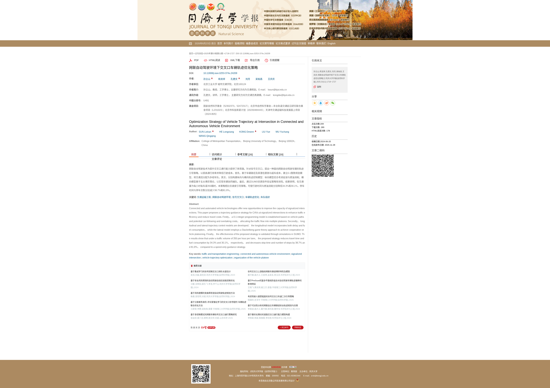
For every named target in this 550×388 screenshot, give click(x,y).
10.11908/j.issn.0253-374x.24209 (220, 73)
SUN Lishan (205, 132)
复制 (319, 87)
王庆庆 (271, 79)
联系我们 (321, 43)
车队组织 (265, 197)
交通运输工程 (204, 197)
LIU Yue (266, 132)
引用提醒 (274, 60)
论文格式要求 (283, 43)
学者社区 (297, 328)
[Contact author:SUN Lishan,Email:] (213, 131)
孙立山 (206, 79)
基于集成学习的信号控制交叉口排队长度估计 (211, 271)
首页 (219, 43)
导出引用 (255, 60)
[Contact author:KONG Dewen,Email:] (255, 131)
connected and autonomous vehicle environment (265, 254)
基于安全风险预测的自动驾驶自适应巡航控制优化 (213, 280)
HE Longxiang (226, 132)
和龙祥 (221, 79)
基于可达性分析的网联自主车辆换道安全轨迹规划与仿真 (273, 305)
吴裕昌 (259, 79)
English (331, 43)
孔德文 (234, 79)
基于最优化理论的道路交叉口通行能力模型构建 (269, 314)
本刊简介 (228, 43)
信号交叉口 (238, 197)
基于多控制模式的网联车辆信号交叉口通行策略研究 (214, 314)
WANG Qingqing (207, 136)
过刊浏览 (199, 53)
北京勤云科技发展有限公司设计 (281, 381)
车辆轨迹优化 (252, 197)
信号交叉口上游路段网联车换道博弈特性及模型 (269, 271)
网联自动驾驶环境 (221, 197)
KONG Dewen (246, 132)
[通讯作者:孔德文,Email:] (239, 78)
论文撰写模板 (267, 43)
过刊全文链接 (299, 43)
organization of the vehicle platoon (251, 257)
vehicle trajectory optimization (217, 257)
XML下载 (235, 60)
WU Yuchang (282, 132)
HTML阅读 (214, 60)
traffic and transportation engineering (220, 254)
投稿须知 (239, 43)
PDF (196, 60)
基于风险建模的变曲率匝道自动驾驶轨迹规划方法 (213, 293)
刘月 (247, 79)
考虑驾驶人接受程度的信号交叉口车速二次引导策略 (271, 296)
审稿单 (311, 43)
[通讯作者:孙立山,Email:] (212, 78)
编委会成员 (252, 43)
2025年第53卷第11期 (213, 53)
